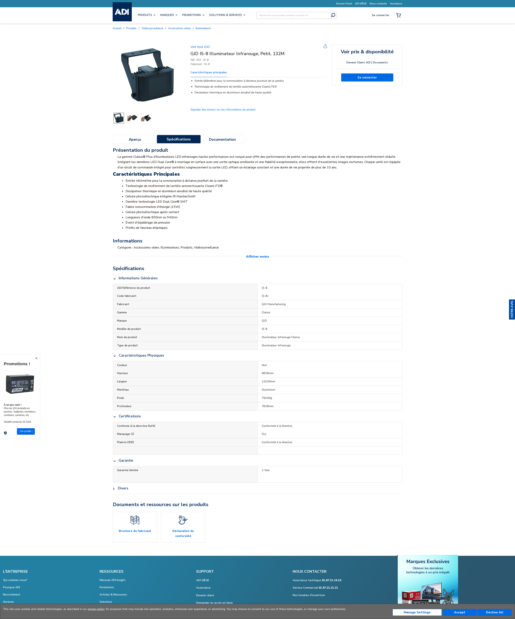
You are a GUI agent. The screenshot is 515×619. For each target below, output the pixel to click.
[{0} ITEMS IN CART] (399, 16)
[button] (512, 309)
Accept (459, 612)
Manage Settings (417, 612)
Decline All (495, 612)
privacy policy (96, 609)
